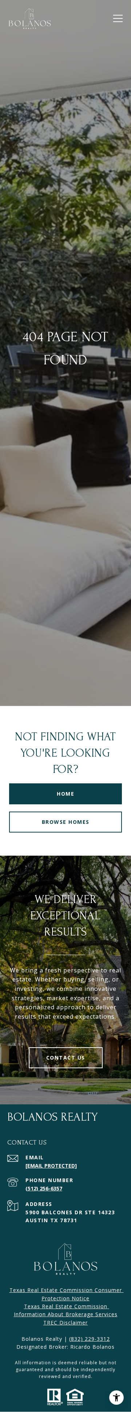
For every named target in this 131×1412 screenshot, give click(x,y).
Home (65, 793)
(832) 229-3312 (89, 1338)
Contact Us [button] (65, 1057)
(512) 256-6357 (43, 1188)
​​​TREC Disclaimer (65, 1322)
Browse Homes (66, 821)
